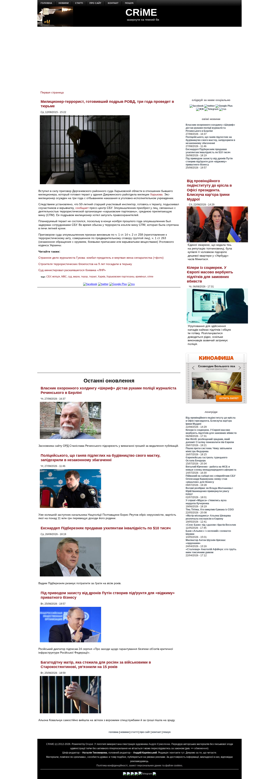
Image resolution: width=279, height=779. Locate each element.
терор (84, 276)
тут (182, 752)
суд (70, 276)
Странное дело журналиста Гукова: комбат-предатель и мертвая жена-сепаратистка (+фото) (101, 257)
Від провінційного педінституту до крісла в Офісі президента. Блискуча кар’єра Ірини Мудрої (209, 190)
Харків (101, 276)
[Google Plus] (118, 284)
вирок (76, 276)
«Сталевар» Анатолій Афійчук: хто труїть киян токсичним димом (211, 551)
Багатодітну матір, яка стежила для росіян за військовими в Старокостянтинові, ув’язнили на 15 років (96, 664)
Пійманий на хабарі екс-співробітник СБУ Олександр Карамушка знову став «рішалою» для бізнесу (210, 478)
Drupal (89, 744)
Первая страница (52, 92)
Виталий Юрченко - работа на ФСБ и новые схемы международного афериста (211, 468)
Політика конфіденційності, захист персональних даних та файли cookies (139, 765)
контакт (113, 3)
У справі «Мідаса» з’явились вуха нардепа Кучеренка (206, 502)
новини (64, 3)
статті (79, 3)
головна (46, 3)
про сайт (95, 3)
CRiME (141, 12)
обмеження (201, 748)
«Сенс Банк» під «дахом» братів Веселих (211, 524)
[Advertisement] (139, 56)
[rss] (131, 284)
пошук (129, 3)
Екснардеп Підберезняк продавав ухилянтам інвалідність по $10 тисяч (106, 528)
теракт (93, 276)
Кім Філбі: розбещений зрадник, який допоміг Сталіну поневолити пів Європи (210, 441)
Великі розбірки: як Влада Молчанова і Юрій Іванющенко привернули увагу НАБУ (209, 491)
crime (150, 276)
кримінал (141, 276)
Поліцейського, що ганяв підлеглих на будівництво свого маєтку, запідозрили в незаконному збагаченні (100, 457)
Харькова (156, 194)
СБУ (48, 276)
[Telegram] (211, 109)
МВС (64, 276)
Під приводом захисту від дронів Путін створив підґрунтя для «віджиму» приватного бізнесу (209, 161)
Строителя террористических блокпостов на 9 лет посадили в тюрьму (85, 264)
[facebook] (90, 284)
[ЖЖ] (200, 109)
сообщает (82, 207)
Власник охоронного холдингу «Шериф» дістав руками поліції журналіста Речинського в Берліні (210, 127)
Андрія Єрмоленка (159, 744)
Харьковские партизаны (120, 276)
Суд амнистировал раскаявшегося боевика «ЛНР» (72, 270)
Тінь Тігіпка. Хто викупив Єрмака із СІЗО (210, 509)
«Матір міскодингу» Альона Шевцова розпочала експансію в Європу (208, 517)
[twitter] (103, 284)
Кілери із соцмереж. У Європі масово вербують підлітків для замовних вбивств (211, 431)
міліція (56, 276)
